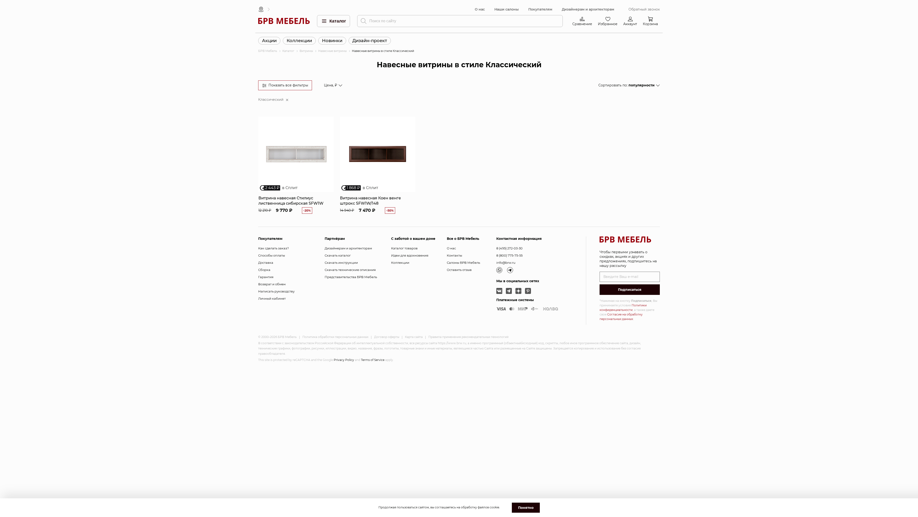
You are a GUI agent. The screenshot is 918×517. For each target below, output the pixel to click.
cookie (494, 507)
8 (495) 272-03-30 (509, 248)
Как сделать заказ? (273, 248)
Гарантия (265, 277)
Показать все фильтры (288, 85)
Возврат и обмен (272, 284)
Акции (269, 40)
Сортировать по (626, 85)
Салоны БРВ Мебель (463, 262)
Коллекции (299, 40)
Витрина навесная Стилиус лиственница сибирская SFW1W (290, 201)
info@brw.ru (505, 262)
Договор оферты (386, 337)
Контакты (454, 255)
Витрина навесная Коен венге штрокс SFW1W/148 (370, 201)
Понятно (526, 508)
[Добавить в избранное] (328, 122)
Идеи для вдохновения (409, 255)
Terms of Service (372, 360)
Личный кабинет (272, 298)
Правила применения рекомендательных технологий (468, 337)
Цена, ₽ (330, 85)
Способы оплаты (271, 255)
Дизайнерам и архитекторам (588, 9)
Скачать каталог (338, 255)
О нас (480, 9)
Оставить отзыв (459, 270)
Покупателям (540, 9)
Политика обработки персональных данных (335, 337)
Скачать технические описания (350, 270)
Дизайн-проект (369, 40)
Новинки (332, 40)
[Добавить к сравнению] (328, 130)
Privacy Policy (344, 360)
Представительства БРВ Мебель (351, 277)
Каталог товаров (404, 248)
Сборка (264, 270)
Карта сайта (414, 337)
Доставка (265, 262)
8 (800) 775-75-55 (509, 255)
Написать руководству (276, 291)
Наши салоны (506, 9)
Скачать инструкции (341, 262)
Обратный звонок (644, 9)
